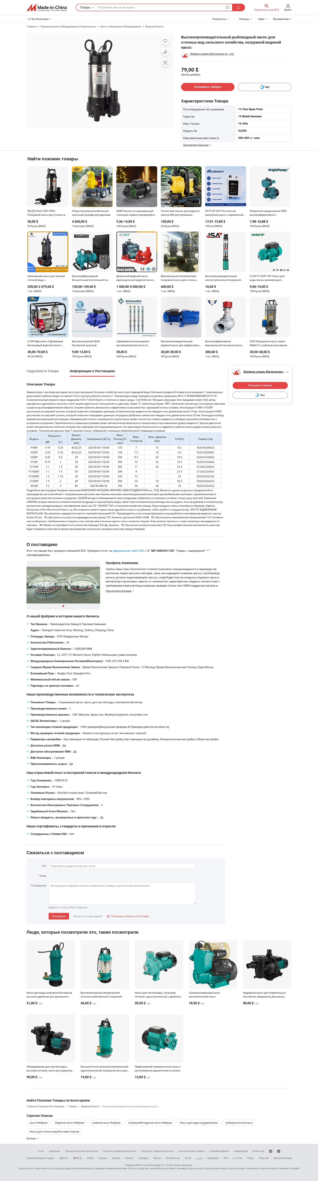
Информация (241, 1151)
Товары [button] (85, 7)
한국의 (188, 1158)
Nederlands (213, 1158)
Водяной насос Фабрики (69, 1122)
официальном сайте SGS (128, 550)
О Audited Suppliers (219, 1151)
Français (102, 1158)
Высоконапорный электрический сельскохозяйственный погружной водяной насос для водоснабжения (102, 996)
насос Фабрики (38, 1122)
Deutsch (129, 1158)
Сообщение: (39, 885)
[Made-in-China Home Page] (46, 7)
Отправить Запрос (208, 87)
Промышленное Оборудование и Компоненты (68, 26)
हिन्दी (226, 1158)
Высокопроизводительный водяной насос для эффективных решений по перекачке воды (181, 343)
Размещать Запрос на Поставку (128, 916)
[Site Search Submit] (238, 7)
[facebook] (270, 1151)
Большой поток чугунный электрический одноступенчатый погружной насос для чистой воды (104, 1070)
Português (143, 1158)
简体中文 (63, 1158)
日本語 (90, 1158)
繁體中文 (77, 1158)
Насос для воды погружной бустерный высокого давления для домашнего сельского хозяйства (49, 996)
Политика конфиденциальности (119, 1151)
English (50, 1158)
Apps (261, 19)
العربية (199, 1158)
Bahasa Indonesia (283, 1158)
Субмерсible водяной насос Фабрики (150, 1122)
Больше (31, 1138)
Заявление (54, 1151)
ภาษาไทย (237, 1158)
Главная (31, 26)
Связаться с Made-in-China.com (157, 1151)
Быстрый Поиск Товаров (191, 1151)
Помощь (244, 19)
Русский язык (173, 1158)
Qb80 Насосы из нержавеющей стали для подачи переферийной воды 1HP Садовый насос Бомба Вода (136, 213)
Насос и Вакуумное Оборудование (120, 26)
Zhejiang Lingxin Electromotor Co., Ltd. (212, 54)
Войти (288, 9)
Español (116, 1158)
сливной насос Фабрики (106, 1122)
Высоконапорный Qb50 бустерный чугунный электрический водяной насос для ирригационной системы (92, 343)
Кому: (43, 875)
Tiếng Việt (264, 1158)
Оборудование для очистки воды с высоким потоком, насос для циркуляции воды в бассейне (50, 1070)
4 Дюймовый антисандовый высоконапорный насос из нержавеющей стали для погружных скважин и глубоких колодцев (134, 343)
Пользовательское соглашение (81, 1151)
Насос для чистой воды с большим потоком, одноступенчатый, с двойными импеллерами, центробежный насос (158, 996)
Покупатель (219, 19)
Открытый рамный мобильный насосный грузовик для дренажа (91, 212)
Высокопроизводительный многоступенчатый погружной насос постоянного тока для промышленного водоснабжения (225, 278)
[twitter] (278, 1151)
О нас (41, 1151)
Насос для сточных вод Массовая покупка (54, 1131)
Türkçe (250, 1158)
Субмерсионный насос (239, 1122)
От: (45, 866)
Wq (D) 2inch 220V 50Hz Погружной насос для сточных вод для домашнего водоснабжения (47, 213)
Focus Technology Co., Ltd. (156, 1165)
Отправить (59, 916)
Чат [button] (267, 87)
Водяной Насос (154, 26)
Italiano (157, 1158)
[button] (227, 7)
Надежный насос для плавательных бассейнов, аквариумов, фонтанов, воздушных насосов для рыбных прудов (266, 996)
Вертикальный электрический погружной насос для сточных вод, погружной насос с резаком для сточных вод (180, 278)
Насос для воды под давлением (199, 1122)
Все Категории (40, 19)
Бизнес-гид (258, 1151)
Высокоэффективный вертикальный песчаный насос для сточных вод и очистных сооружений (223, 343)
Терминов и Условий (288, 1168)
